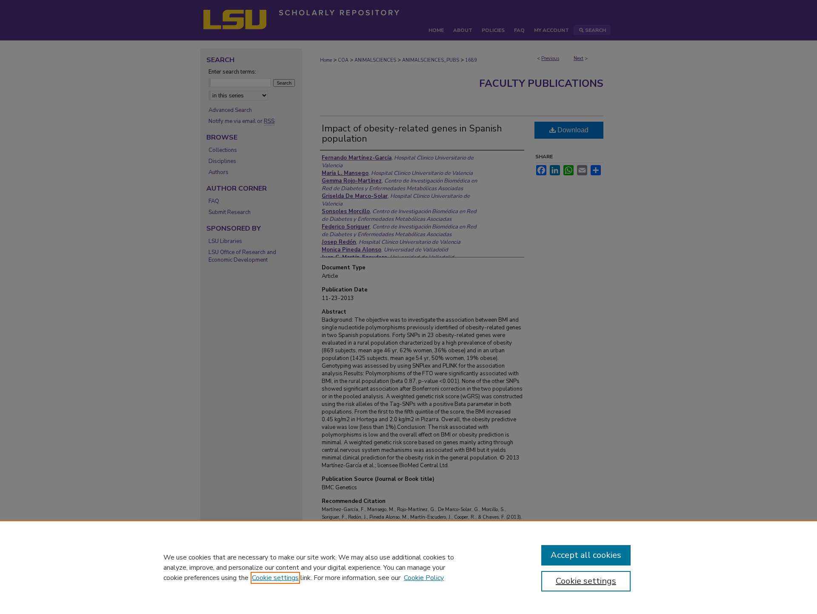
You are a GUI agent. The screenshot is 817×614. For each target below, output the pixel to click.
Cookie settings (275, 578)
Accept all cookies (586, 555)
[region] (408, 567)
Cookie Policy (424, 578)
